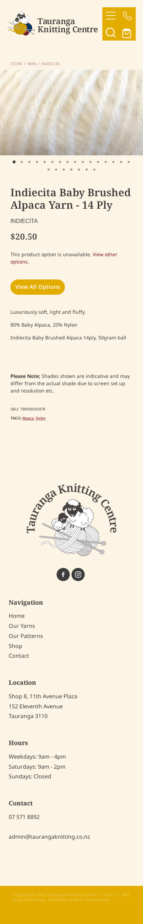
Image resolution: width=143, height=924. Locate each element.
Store (16, 64)
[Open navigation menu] (110, 15)
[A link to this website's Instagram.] (78, 574)
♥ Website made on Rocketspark (79, 900)
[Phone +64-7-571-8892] (127, 15)
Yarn (31, 64)
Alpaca (28, 418)
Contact (19, 655)
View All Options (37, 287)
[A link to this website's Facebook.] (63, 574)
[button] (110, 32)
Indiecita (50, 64)
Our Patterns (26, 636)
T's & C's (108, 895)
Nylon (40, 418)
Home (17, 616)
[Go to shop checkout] (127, 32)
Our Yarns (22, 626)
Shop (15, 646)
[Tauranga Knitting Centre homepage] (55, 24)
